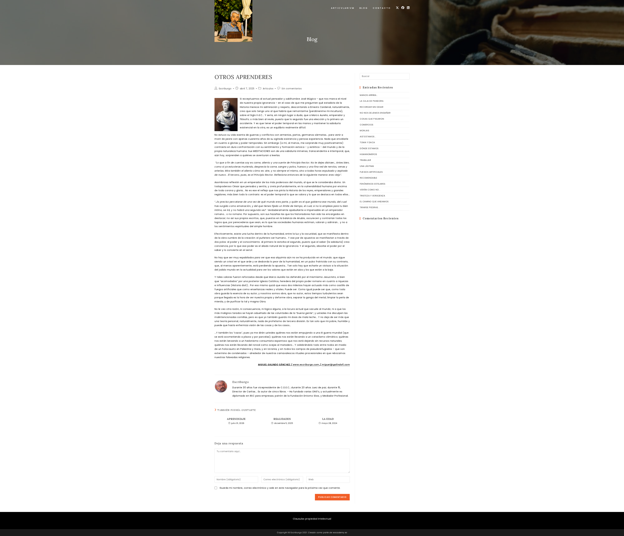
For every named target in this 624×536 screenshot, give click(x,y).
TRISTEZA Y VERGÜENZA (372, 195)
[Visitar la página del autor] (221, 386)
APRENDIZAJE (236, 418)
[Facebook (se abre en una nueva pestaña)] (403, 7)
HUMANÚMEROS (368, 154)
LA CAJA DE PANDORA (372, 101)
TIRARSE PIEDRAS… (370, 207)
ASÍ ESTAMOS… (368, 136)
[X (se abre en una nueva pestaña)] (397, 7)
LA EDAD (328, 418)
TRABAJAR (365, 160)
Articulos (268, 88)
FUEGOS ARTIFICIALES (371, 172)
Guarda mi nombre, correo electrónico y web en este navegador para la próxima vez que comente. (280, 488)
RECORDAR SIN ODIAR (371, 107)
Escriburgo (225, 88)
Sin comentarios (292, 88)
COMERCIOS (366, 124)
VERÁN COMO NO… (370, 189)
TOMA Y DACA (367, 142)
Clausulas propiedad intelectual (312, 518)
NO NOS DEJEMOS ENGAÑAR (375, 112)
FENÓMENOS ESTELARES (372, 183)
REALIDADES (282, 418)
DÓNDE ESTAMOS (369, 148)
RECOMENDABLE (368, 177)
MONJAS (364, 130)
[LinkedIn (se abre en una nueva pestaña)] (408, 7)
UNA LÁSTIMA (367, 166)
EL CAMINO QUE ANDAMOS (374, 201)
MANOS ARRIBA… (369, 95)
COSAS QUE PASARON (372, 118)
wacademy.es (340, 532)
